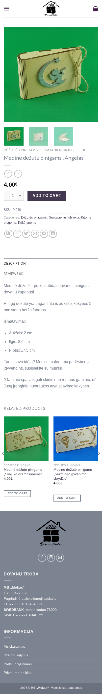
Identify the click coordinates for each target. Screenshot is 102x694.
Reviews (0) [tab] (13, 274)
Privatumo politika (17, 673)
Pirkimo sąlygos (16, 655)
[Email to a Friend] (35, 234)
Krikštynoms (27, 222)
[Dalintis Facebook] (17, 234)
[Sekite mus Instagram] (51, 558)
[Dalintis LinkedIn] (53, 234)
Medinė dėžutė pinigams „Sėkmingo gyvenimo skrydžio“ (72, 474)
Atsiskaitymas (14, 646)
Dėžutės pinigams (21, 150)
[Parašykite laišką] (60, 558)
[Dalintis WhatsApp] (8, 234)
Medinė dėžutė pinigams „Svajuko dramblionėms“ (23, 472)
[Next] (90, 74)
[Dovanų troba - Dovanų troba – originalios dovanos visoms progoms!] (51, 8)
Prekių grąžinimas (18, 664)
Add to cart (46, 195)
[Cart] (95, 8)
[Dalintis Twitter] (26, 234)
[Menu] (7, 8)
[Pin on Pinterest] (44, 234)
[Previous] (11, 74)
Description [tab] (15, 263)
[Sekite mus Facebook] (42, 558)
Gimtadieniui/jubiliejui (64, 150)
